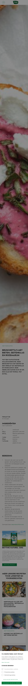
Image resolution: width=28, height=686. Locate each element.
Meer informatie (5, 662)
